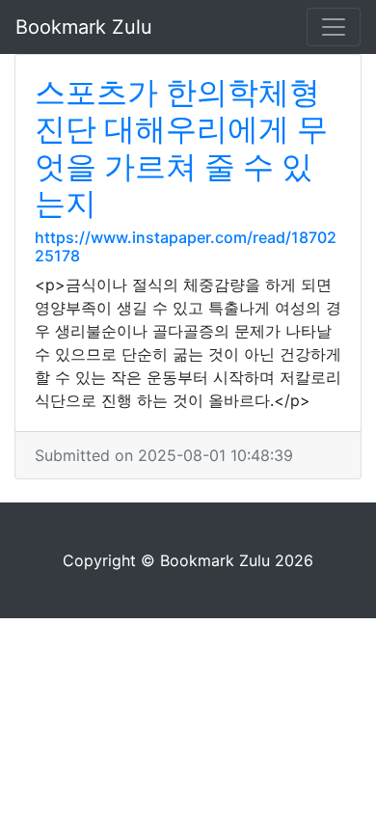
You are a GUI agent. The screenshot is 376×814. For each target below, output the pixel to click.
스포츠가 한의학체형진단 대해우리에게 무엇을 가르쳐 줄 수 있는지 (181, 147)
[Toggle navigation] (334, 27)
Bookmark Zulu (83, 27)
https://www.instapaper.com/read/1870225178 (185, 246)
